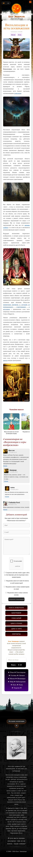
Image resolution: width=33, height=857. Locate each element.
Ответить (5, 465)
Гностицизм (20, 672)
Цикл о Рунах (16, 623)
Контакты (16, 634)
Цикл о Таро (16, 629)
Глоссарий (16, 618)
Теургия (17, 688)
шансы (5, 360)
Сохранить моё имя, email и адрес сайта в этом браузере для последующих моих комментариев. (16, 575)
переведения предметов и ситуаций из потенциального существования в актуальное (16, 307)
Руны (21, 684)
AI (21, 665)
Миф (12, 681)
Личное (22, 675)
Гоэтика (14, 675)
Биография (16, 613)
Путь (19, 35)
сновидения (17, 93)
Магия (13, 35)
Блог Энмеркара (16, 16)
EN (8, 3)
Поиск (13, 665)
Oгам (12, 672)
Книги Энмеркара (16, 608)
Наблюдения (20, 681)
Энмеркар (12, 470)
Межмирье (21, 678)
